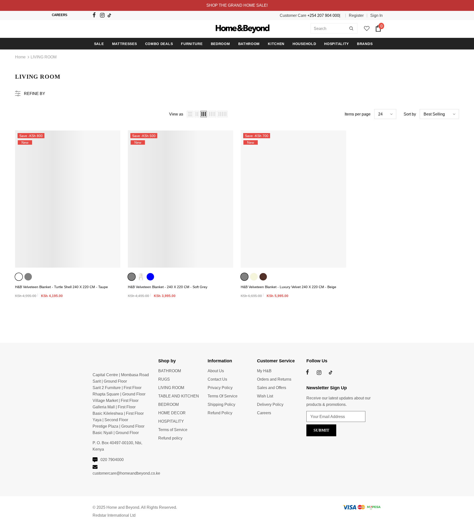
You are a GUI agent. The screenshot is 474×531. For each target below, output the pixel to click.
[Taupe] (18, 276)
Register (356, 15)
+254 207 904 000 (323, 15)
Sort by (410, 114)
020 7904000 (112, 460)
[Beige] (253, 276)
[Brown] (263, 276)
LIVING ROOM (44, 57)
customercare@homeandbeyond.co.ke (126, 473)
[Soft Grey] (28, 276)
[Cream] (141, 276)
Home (20, 57)
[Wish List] (116, 144)
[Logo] (237, 28)
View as (176, 114)
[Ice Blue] (150, 276)
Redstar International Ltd (114, 515)
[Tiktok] (110, 16)
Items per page (358, 114)
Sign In (376, 15)
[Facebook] (96, 16)
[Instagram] (103, 16)
